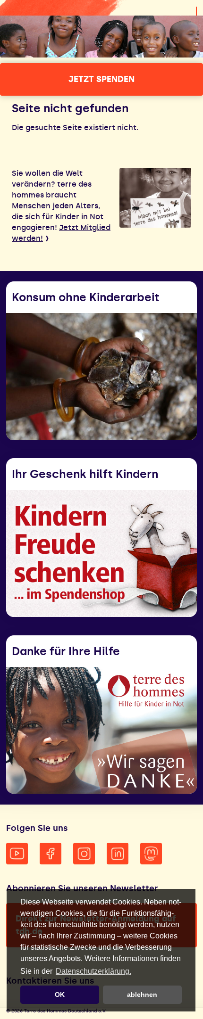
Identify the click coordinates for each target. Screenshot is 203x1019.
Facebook (50, 853)
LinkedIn (117, 853)
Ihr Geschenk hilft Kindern (85, 474)
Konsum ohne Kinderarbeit (86, 297)
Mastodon (151, 853)
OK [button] (60, 994)
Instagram (84, 853)
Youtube (17, 853)
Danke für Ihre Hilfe (66, 651)
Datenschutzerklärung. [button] (93, 971)
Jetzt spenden (101, 79)
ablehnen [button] (142, 994)
